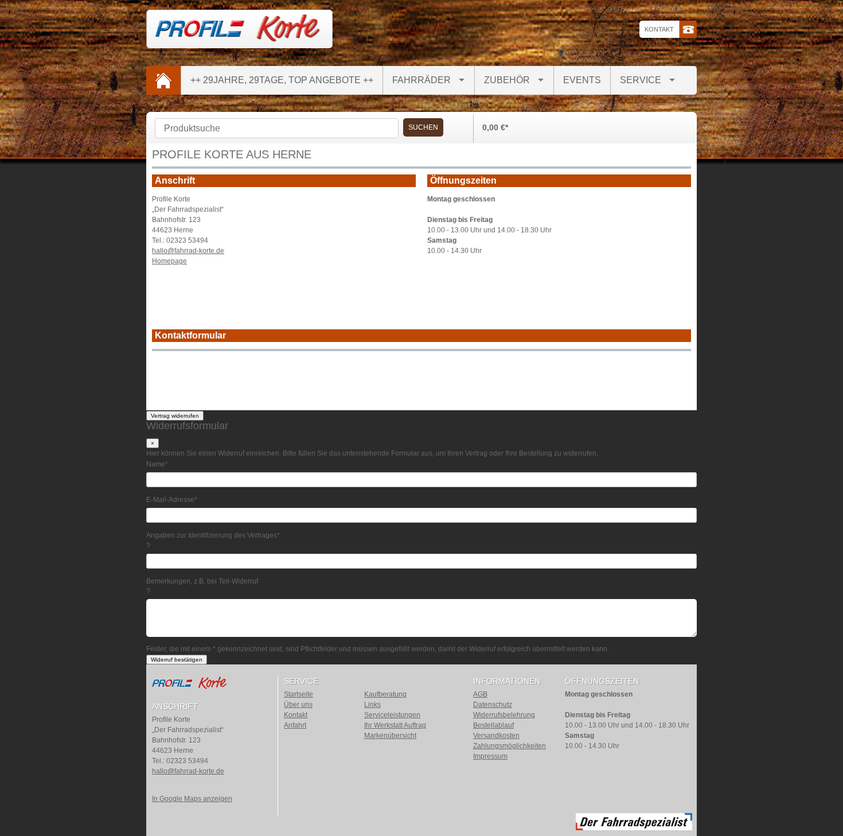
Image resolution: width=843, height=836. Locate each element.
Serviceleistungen (392, 715)
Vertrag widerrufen (175, 416)
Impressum (490, 756)
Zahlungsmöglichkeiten (509, 746)
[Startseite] (163, 80)
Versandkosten (496, 736)
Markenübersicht (390, 736)
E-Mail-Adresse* (171, 500)
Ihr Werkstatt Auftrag (395, 725)
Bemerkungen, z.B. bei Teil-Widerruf (202, 581)
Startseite (298, 694)
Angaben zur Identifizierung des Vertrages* (213, 535)
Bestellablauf (493, 725)
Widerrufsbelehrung (504, 715)
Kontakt (659, 29)
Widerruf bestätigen (176, 659)
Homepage (169, 261)
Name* (157, 464)
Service (640, 80)
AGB (480, 694)
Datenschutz (492, 705)
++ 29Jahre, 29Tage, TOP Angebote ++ (281, 80)
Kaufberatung (385, 694)
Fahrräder (421, 80)
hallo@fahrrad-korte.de (188, 251)
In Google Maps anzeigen (192, 799)
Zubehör (507, 80)
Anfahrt (295, 725)
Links (372, 705)
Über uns (298, 705)
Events (582, 80)
